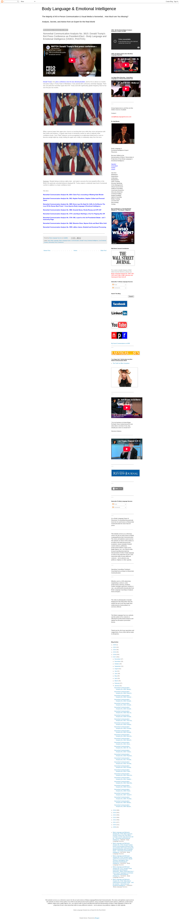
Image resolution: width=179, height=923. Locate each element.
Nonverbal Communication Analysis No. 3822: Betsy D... (123, 739)
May (116, 676)
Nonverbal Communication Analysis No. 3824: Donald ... (123, 731)
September (118, 666)
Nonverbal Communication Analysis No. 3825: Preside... (123, 727)
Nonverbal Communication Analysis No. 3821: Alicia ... (122, 743)
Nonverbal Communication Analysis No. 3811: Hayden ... (123, 778)
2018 (114, 654)
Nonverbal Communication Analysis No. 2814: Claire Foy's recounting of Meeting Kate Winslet (73, 194)
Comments (117, 288)
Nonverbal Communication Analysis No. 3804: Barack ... (123, 805)
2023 (114, 649)
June (116, 673)
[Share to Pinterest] (80, 238)
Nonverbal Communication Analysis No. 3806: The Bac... (123, 797)
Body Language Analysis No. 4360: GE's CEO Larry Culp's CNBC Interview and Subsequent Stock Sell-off (122, 275)
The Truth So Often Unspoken (121, 363)
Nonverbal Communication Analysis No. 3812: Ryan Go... (123, 774)
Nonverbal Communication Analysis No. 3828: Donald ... (123, 715)
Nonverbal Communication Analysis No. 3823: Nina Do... (123, 735)
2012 (114, 820)
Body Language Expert (65, 240)
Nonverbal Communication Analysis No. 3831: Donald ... (123, 704)
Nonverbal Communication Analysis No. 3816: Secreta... (123, 762)
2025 (114, 645)
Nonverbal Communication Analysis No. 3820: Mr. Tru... (123, 747)
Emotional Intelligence (92, 240)
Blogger (97, 918)
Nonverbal (51, 242)
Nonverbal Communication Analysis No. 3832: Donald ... (123, 700)
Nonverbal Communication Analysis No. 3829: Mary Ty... (123, 712)
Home (75, 250)
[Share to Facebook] (78, 238)
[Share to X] (76, 238)
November (118, 661)
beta (49, 240)
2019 (114, 652)
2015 (114, 812)
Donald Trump (47, 82)
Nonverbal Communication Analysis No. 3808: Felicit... (122, 790)
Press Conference (59, 242)
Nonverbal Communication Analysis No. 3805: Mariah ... (123, 801)
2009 (114, 827)
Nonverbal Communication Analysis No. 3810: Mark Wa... (123, 782)
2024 (114, 647)
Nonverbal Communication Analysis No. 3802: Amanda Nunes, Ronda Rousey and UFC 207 (72, 210)
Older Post (103, 250)
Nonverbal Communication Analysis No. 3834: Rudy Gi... (123, 692)
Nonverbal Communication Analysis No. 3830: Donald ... (123, 708)
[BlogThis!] (74, 238)
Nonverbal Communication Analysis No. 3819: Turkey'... (123, 751)
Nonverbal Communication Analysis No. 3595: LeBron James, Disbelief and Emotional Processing (74, 227)
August (117, 668)
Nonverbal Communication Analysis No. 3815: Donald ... (123, 766)
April (116, 678)
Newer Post (47, 250)
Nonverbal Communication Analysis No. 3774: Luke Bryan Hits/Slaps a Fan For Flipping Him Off (74, 214)
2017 (114, 657)
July (116, 671)
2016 (114, 810)
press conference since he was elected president (70, 82)
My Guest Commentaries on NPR (120, 343)
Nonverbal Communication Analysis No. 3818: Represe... (123, 755)
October (117, 664)
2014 (114, 815)
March (116, 681)
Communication (75, 240)
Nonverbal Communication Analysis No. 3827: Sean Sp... (123, 719)
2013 (114, 817)
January (117, 685)
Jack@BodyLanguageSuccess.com (121, 117)
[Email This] (72, 238)
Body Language (55, 240)
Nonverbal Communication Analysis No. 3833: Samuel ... (123, 696)
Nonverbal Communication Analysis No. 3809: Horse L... (123, 786)
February (117, 683)
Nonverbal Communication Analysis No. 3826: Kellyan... (123, 723)
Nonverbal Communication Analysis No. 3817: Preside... (123, 758)
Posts (115, 284)
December (118, 659)
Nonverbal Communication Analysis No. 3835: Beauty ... (123, 688)
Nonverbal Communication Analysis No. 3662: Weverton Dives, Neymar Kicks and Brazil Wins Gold (75, 223)
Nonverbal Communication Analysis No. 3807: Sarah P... (123, 794)
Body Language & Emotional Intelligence (79, 8)
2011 (114, 822)
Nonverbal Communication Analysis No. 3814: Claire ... (122, 770)
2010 (114, 824)
